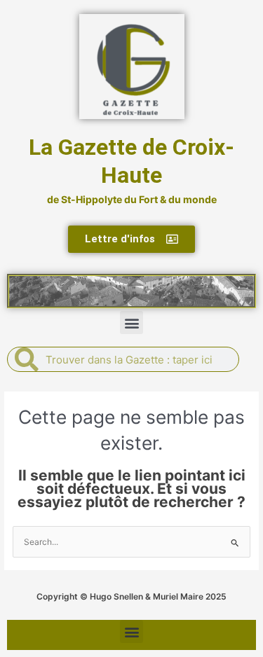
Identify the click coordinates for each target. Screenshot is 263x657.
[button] (131, 322)
